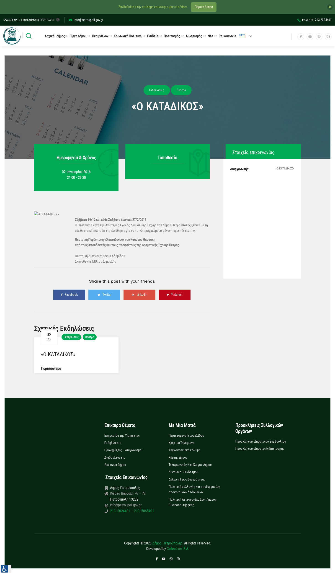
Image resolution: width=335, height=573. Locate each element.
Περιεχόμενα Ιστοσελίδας (186, 435)
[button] (5, 569)
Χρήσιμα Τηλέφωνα (181, 443)
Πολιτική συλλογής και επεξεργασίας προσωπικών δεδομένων (194, 489)
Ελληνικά (247, 36)
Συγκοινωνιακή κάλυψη (184, 450)
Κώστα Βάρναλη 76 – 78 (128, 493)
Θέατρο (89, 337)
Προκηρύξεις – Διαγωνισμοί (123, 450)
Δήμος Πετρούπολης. (167, 543)
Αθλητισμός (194, 36)
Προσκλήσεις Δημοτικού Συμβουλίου (260, 441)
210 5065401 (143, 511)
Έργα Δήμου (78, 36)
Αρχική (49, 36)
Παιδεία (152, 36)
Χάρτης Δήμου (178, 457)
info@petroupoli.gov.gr (88, 20)
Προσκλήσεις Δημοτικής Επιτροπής (259, 448)
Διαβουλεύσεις (114, 457)
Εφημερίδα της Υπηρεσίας (122, 435)
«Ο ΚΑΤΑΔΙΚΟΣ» (58, 354)
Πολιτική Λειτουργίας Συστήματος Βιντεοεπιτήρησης (192, 502)
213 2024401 (120, 511)
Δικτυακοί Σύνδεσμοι (183, 472)
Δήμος (61, 36)
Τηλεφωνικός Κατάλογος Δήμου (190, 465)
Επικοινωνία (227, 36)
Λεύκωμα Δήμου (115, 465)
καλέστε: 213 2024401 (317, 20)
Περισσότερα (51, 368)
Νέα (210, 36)
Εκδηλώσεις (71, 337)
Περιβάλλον (100, 36)
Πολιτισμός (172, 36)
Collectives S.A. (178, 549)
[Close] (330, 7)
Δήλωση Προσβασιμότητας (187, 479)
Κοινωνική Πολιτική (128, 36)
